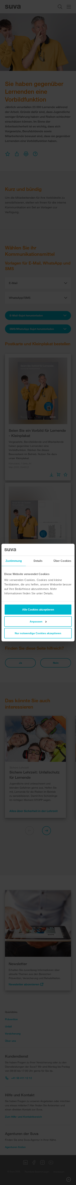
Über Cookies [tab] (62, 560)
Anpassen (36, 621)
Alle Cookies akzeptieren (38, 609)
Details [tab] (38, 560)
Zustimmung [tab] (14, 560)
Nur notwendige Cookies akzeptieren (38, 633)
